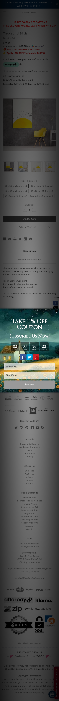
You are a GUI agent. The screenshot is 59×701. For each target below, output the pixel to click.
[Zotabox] (57, 390)
